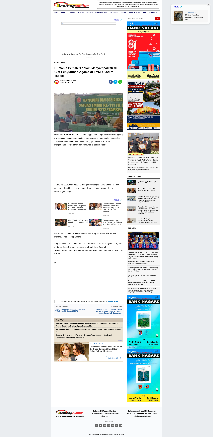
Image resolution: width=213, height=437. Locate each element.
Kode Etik (143, 411)
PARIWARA (153, 13)
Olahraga (114, 13)
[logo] (69, 414)
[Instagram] (108, 425)
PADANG (81, 13)
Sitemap (105, 416)
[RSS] (120, 425)
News (63, 13)
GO (158, 18)
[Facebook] (96, 425)
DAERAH (90, 13)
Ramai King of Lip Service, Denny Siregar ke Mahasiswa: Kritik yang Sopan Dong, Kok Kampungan (109, 311)
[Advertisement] (88, 163)
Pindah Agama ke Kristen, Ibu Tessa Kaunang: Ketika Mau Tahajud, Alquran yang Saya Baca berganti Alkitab (143, 269)
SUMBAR (72, 13)
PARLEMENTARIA (101, 13)
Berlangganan (133, 411)
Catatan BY (97, 411)
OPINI (145, 13)
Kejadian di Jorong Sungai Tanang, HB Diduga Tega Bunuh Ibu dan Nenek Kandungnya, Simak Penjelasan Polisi (148, 199)
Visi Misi (115, 413)
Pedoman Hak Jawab (145, 413)
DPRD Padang (134, 13)
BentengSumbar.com (106, 434)
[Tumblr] (116, 425)
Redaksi (106, 411)
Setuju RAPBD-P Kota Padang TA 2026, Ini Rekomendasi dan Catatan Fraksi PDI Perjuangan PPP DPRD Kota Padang (142, 290)
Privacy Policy (105, 413)
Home (56, 13)
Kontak (113, 411)
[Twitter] (100, 425)
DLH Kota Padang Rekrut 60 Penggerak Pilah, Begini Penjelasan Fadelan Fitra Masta (147, 220)
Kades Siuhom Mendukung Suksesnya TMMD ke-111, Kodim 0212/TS (70, 310)
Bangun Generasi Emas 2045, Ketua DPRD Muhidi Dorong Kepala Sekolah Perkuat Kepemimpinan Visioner (141, 282)
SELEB (123, 13)
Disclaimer (95, 413)
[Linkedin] (112, 425)
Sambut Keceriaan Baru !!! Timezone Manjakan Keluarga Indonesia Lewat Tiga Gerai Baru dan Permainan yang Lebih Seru (143, 255)
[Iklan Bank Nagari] (143, 348)
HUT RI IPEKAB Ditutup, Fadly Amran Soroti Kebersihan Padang (148, 182)
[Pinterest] (104, 425)
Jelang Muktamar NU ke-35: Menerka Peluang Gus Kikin (146, 189)
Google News (113, 301)
